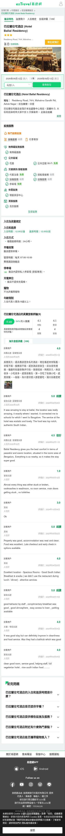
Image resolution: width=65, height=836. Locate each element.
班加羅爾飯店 (27, 10)
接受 (32, 830)
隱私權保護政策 (29, 822)
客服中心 (40, 754)
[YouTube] (21, 784)
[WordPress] (40, 784)
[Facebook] (12, 784)
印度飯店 (15, 10)
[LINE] (49, 784)
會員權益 (27, 754)
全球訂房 (5, 10)
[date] (18, 78)
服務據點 (54, 754)
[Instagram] (31, 784)
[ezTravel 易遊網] (32, 3)
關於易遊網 (12, 754)
